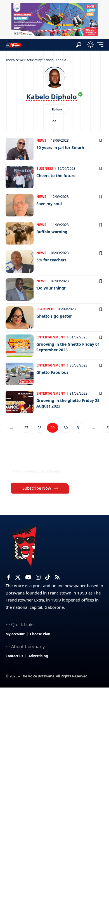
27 (26, 427)
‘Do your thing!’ (51, 288)
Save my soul (49, 203)
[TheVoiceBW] (14, 45)
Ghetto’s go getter (54, 316)
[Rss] (57, 577)
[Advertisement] (54, 745)
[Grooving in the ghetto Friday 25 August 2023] (20, 402)
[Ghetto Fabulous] (20, 374)
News (41, 140)
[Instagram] (38, 577)
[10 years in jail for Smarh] (20, 149)
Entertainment (50, 337)
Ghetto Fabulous (52, 372)
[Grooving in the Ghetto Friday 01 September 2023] (20, 345)
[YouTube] (28, 577)
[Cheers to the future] (20, 177)
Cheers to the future (55, 175)
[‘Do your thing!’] (20, 289)
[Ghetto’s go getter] (20, 317)
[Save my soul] (20, 205)
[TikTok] (47, 577)
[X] (18, 577)
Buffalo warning (51, 231)
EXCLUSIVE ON (34, 459)
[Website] (54, 121)
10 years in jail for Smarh (60, 147)
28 (39, 427)
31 (79, 427)
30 (66, 427)
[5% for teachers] (20, 261)
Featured (44, 309)
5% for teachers (51, 260)
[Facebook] (9, 577)
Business (44, 168)
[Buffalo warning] (20, 233)
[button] (79, 45)
